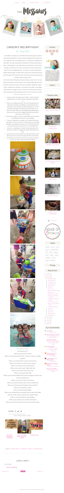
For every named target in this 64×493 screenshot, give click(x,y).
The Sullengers (50, 346)
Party (30, 449)
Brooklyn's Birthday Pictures (53, 296)
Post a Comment (11, 467)
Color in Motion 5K (53, 302)
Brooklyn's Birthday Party (53, 299)
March (49, 312)
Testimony (52, 260)
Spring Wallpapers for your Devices (53, 336)
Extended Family (54, 249)
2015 (48, 273)
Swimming (38, 449)
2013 (48, 277)
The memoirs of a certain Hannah (51, 353)
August (50, 285)
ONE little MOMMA (51, 340)
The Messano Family (25, 489)
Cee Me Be (49, 331)
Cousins (47, 249)
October (50, 282)
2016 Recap (53, 356)
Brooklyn (48, 247)
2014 (48, 275)
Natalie (56, 255)
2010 (48, 320)
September (51, 284)
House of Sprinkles (51, 368)
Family (50, 252)
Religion (54, 257)
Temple (47, 260)
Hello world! (53, 332)
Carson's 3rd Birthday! (54, 290)
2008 (48, 322)
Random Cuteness (53, 294)
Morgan (51, 255)
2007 (48, 323)
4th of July (51, 289)
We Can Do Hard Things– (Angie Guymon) (53, 349)
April (49, 310)
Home (17, 2)
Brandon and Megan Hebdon (52, 364)
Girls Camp (51, 292)
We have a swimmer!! (53, 366)
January (50, 315)
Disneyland (53, 361)
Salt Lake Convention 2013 (53, 304)
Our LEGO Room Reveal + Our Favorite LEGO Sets (53, 343)
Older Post (40, 471)
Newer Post (5, 471)
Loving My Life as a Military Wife (51, 359)
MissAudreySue (40, 489)
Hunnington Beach (53, 306)
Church (57, 247)
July (49, 287)
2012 (48, 317)
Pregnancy (48, 257)
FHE (47, 252)
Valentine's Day (34, 435)
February (50, 313)
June (49, 308)
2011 (48, 318)
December (51, 278)
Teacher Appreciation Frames (53, 370)
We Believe (47, 2)
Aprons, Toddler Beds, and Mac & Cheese (22, 436)
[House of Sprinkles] (52, 239)
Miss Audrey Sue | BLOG (53, 334)
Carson (23, 449)
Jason (47, 255)
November (51, 280)
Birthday (16, 449)
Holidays (56, 252)
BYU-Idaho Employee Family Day (9, 436)
